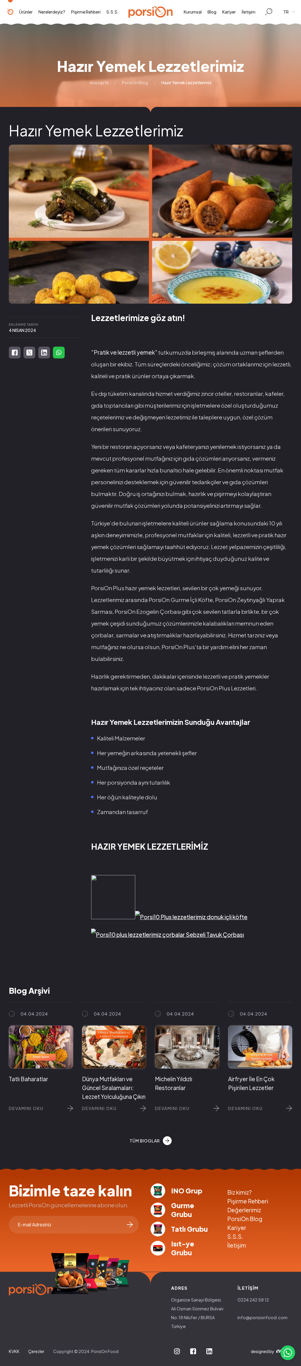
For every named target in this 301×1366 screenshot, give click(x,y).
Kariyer (229, 11)
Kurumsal (193, 11)
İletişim (248, 11)
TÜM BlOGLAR (145, 1140)
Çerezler (36, 1351)
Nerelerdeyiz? (52, 11)
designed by (262, 1351)
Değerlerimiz (244, 1209)
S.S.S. (112, 11)
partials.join (130, 1225)
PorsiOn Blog (135, 82)
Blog (212, 11)
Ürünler (26, 11)
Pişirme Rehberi (86, 11)
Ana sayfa (99, 82)
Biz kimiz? (239, 1192)
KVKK (14, 1351)
